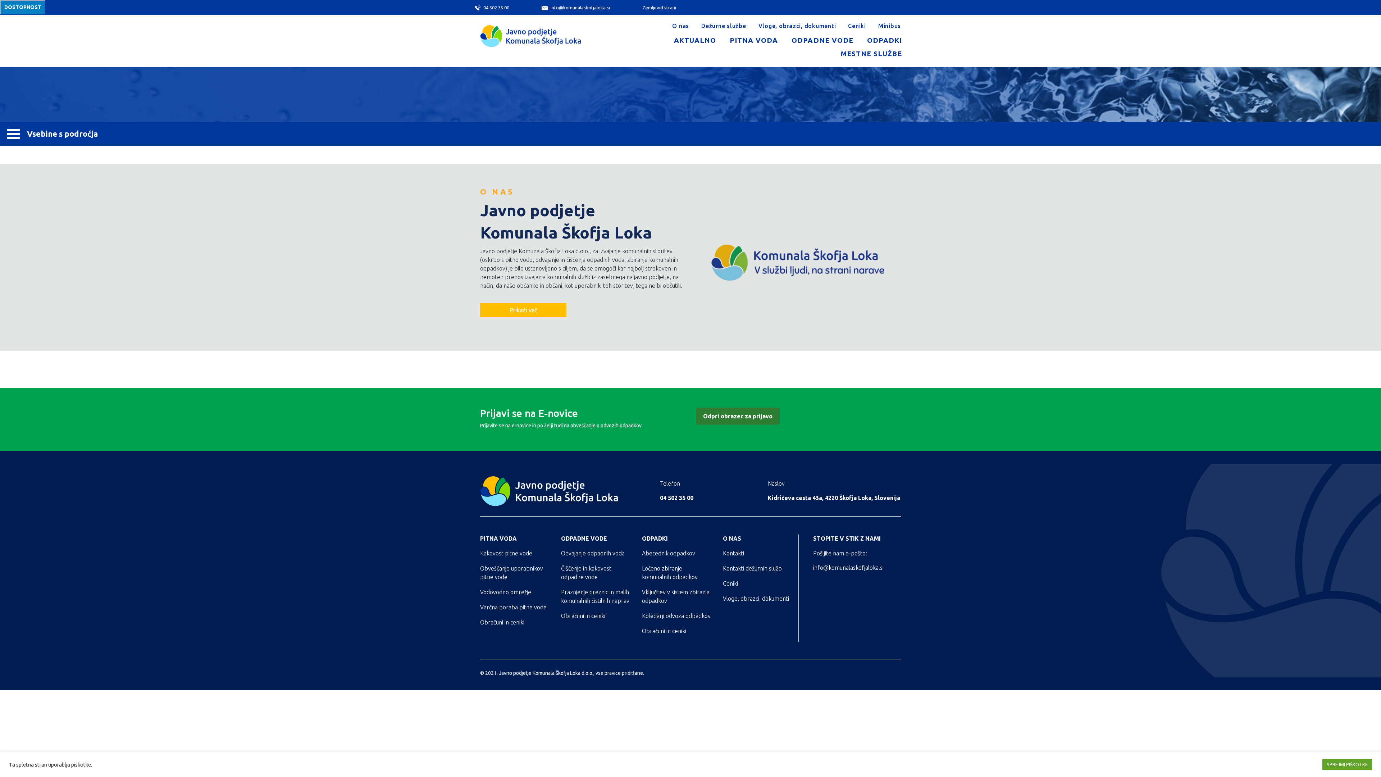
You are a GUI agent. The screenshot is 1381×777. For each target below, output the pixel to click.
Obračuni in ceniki (502, 622)
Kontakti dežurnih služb (752, 568)
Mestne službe (871, 54)
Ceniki (857, 26)
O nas (680, 26)
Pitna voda (754, 40)
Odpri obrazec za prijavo (737, 416)
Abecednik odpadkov (668, 553)
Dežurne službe (723, 26)
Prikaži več (523, 310)
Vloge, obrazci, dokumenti (797, 26)
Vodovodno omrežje (505, 592)
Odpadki (884, 40)
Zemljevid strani (659, 7)
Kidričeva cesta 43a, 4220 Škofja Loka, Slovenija (834, 498)
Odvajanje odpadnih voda (593, 553)
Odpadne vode (822, 40)
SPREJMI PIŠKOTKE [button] (1347, 764)
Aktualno (695, 40)
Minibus (889, 26)
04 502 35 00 (495, 7)
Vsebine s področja (62, 133)
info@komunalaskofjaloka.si (580, 7)
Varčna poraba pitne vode (513, 607)
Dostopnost (22, 7)
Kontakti (733, 553)
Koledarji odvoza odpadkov (676, 616)
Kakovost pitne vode (506, 553)
